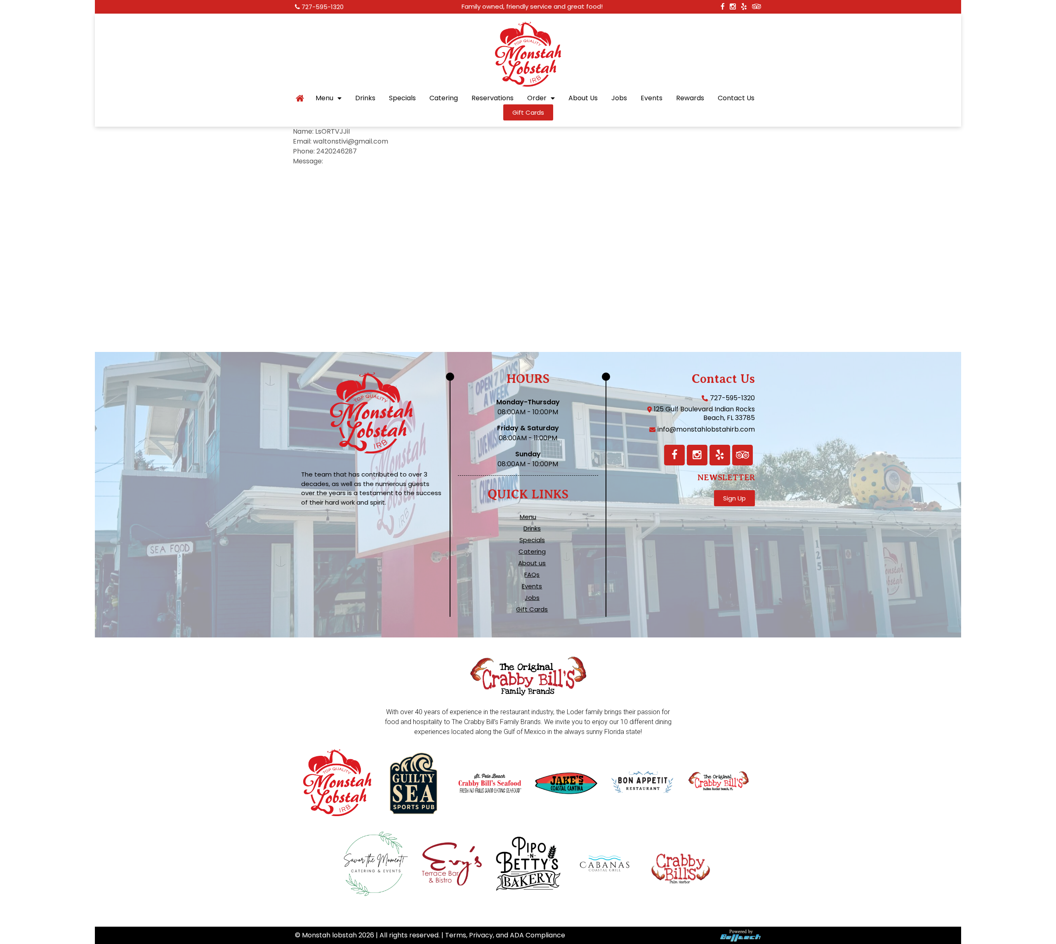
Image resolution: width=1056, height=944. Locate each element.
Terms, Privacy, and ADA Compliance (505, 935)
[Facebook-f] (674, 455)
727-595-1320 (323, 6)
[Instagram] (697, 455)
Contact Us (736, 98)
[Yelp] (720, 455)
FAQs (532, 575)
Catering (443, 98)
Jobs (619, 98)
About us (532, 563)
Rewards (690, 98)
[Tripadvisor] (742, 455)
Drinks (365, 98)
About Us (583, 98)
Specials (402, 98)
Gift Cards (532, 609)
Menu (324, 98)
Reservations (492, 98)
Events (651, 98)
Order (537, 98)
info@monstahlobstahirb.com (706, 429)
